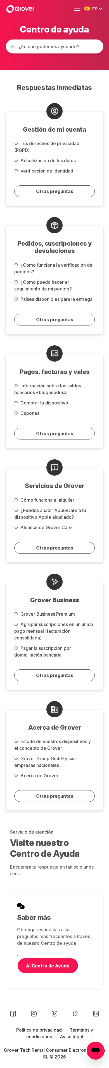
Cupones (29, 413)
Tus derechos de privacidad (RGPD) (46, 147)
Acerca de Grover (38, 775)
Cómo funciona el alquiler (46, 500)
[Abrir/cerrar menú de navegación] (78, 9)
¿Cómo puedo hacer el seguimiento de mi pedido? (43, 285)
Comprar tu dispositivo (43, 403)
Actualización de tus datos (47, 160)
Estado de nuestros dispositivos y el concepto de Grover (52, 745)
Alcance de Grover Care (45, 527)
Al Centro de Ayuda (47, 966)
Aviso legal (71, 1036)
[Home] (20, 9)
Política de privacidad (39, 1030)
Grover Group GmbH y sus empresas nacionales (44, 762)
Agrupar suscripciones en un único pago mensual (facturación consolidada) (53, 631)
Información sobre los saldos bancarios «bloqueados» (47, 389)
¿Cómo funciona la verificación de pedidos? (53, 268)
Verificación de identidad (46, 171)
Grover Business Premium (47, 614)
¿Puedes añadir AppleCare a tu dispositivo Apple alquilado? (50, 514)
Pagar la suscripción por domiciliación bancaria (42, 651)
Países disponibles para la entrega (56, 299)
